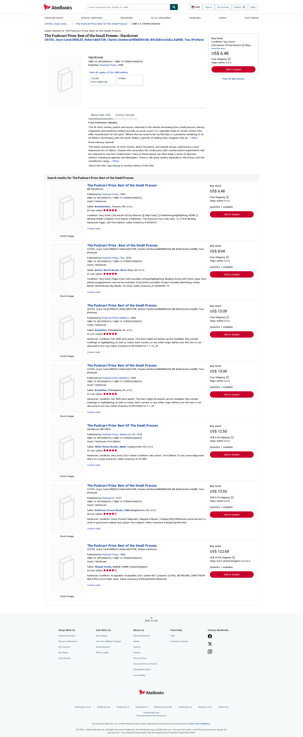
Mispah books (103, 566)
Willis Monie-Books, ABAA (110, 446)
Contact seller (93, 228)
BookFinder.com (151, 714)
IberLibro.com (205, 707)
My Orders (64, 652)
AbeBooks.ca (185, 707)
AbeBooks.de (103, 707)
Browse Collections (92, 17)
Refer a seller (102, 652)
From (99, 80)
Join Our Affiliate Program (108, 641)
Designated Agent (142, 669)
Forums (137, 652)
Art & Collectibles (161, 17)
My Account (223, 7)
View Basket (64, 658)
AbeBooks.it (141, 707)
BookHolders (102, 206)
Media (136, 641)
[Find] (174, 7)
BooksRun (101, 329)
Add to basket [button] (233, 69)
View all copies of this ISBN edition (108, 72)
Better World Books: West (110, 269)
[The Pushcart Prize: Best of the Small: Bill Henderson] (66, 232)
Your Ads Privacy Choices (145, 663)
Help (253, 7)
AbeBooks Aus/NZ (163, 707)
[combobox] (128, 7)
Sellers (223, 17)
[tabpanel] (147, 144)
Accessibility (139, 675)
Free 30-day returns (233, 78)
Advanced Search (54, 17)
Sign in (208, 7)
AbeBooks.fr (123, 707)
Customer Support (179, 641)
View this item (218, 48)
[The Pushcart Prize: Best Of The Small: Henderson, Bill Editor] (66, 472)
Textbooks (195, 17)
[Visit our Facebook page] (210, 636)
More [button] (194, 137)
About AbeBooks (141, 635)
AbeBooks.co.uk (83, 707)
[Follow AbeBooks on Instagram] (210, 652)
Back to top (151, 620)
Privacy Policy (139, 658)
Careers (137, 647)
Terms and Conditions (199, 723)
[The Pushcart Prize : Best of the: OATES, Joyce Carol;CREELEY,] (66, 292)
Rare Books (127, 17)
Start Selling (251, 17)
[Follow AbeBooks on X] (210, 644)
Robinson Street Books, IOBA (112, 510)
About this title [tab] (100, 115)
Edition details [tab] (125, 115)
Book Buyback (103, 647)
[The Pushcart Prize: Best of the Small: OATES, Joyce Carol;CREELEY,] (66, 352)
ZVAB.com (223, 707)
